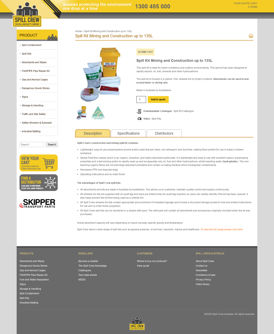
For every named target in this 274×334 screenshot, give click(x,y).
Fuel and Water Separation (34, 279)
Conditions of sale (205, 274)
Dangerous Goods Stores (36, 88)
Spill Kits (156, 118)
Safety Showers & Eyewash (37, 122)
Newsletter (201, 270)
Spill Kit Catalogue (184, 111)
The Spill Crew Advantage (92, 265)
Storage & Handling (32, 105)
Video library (203, 284)
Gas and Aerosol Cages (35, 79)
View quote (143, 265)
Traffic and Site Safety (34, 114)
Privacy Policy (203, 279)
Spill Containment (31, 45)
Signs (25, 96)
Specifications (128, 133)
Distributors (164, 133)
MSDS (81, 279)
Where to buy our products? (152, 261)
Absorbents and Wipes (34, 62)
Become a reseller (88, 261)
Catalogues (84, 270)
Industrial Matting (31, 131)
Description (93, 133)
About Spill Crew (205, 261)
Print (251, 37)
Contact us (201, 265)
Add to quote (158, 99)
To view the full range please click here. (222, 229)
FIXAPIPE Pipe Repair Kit (36, 70)
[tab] (92, 133)
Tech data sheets (87, 274)
